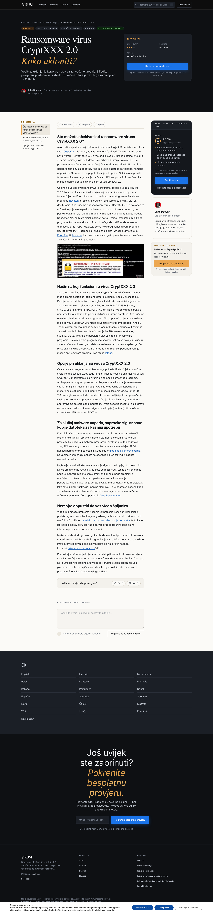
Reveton (74, 200)
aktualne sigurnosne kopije (124, 450)
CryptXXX (68, 151)
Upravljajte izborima (188, 907)
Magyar (141, 703)
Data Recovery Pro (110, 495)
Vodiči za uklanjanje (45, 22)
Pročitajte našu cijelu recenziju (171, 187)
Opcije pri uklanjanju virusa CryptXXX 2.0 (33, 147)
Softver (64, 4)
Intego (108, 353)
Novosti (42, 4)
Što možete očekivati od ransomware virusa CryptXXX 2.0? (35, 129)
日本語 (83, 711)
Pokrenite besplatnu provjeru (130, 819)
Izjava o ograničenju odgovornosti (152, 876)
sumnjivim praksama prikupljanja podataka (105, 520)
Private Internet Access (81, 548)
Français (142, 681)
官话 (23, 711)
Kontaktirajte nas (144, 886)
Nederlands (144, 674)
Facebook (25, 879)
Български (27, 718)
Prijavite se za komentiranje (126, 633)
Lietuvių (83, 674)
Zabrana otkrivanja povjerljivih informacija (155, 881)
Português (85, 689)
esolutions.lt (36, 874)
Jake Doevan (34, 90)
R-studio (77, 235)
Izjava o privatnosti (145, 871)
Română (142, 711)
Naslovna (26, 22)
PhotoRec (62, 235)
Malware (54, 4)
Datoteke (76, 4)
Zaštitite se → (171, 180)
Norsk (24, 703)
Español (25, 696)
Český (82, 703)
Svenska (84, 696)
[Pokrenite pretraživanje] (136, 5)
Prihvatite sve (142, 907)
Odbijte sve (164, 907)
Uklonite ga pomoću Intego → (158, 66)
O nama (140, 860)
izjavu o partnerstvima (91, 902)
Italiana (25, 689)
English (25, 674)
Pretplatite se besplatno (171, 263)
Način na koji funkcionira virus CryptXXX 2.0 (35, 139)
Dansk (140, 689)
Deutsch (84, 681)
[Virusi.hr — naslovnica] (28, 4)
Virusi (81, 860)
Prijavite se (184, 4)
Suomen (142, 696)
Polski (24, 681)
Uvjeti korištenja (144, 865)
